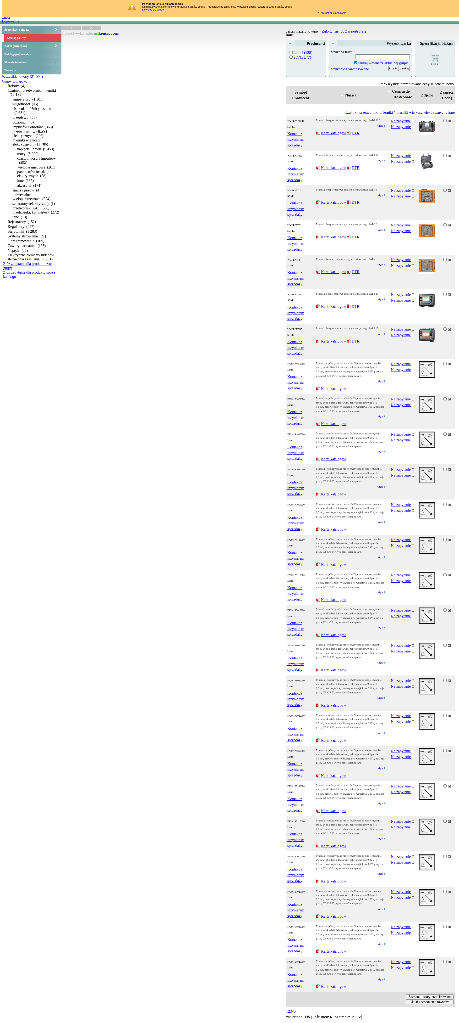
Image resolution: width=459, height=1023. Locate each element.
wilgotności (25, 104)
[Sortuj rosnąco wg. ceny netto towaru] (413, 91)
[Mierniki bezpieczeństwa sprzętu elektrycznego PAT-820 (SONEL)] (427, 306)
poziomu (23, 122)
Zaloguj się (330, 31)
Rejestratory (22, 222)
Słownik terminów (15, 62)
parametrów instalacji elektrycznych (33, 174)
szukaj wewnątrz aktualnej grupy (383, 63)
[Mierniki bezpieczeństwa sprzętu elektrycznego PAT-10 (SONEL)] (427, 203)
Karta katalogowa (334, 133)
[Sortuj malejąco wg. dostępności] (390, 97)
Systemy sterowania (27, 236)
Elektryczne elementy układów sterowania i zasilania (31, 257)
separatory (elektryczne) (33, 204)
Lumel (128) (302, 53)
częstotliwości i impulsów (36, 160)
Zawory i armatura (27, 246)
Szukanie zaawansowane (350, 69)
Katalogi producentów (18, 54)
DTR (356, 133)
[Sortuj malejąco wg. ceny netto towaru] (389, 91)
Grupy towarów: (14, 81)
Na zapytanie (401, 121)
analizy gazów (26, 190)
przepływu (24, 117)
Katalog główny (16, 37)
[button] (404, 68)
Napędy (18, 250)
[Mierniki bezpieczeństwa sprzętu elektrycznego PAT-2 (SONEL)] (427, 272)
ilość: (434, 63)
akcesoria (29, 185)
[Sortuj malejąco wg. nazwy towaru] (342, 95)
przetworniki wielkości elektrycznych (29, 133)
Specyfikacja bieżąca (16, 29)
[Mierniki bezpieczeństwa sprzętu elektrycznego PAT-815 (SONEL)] (427, 340)
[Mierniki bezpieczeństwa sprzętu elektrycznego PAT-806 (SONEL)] (427, 168)
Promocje (10, 70)
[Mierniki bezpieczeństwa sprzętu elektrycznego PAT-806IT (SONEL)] (427, 134)
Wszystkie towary (22, 76)
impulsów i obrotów (32, 127)
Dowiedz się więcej (153, 9)
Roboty (16, 86)
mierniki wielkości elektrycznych (30, 142)
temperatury (27, 99)
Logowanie (10, 21)
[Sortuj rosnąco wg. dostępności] (401, 100)
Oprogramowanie (26, 241)
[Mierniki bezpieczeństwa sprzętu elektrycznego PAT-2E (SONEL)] (427, 238)
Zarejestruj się (355, 31)
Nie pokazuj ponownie (333, 12)
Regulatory (21, 227)
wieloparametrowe (36, 167)
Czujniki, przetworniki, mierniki (32, 92)
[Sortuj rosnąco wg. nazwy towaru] (359, 95)
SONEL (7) (302, 57)
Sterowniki (22, 231)
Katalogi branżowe (15, 46)
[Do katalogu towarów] (71, 29)
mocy (27, 154)
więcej (380, 125)
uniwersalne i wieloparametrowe (31, 197)
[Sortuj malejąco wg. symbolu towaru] (291, 92)
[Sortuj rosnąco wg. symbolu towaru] (310, 92)
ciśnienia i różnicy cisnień (31, 111)
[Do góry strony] (91, 29)
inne (25, 181)
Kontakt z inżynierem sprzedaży (295, 139)
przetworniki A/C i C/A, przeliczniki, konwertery (35, 210)
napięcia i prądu (35, 149)
